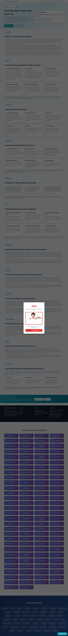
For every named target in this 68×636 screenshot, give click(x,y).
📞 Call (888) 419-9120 (62, 633)
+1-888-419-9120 (34, 330)
